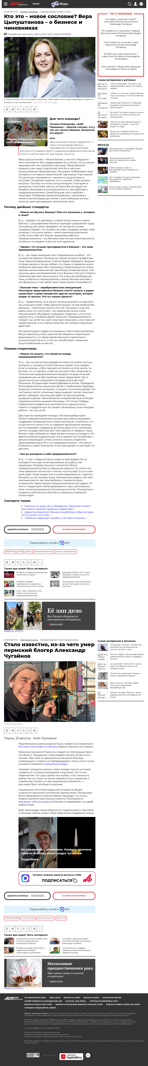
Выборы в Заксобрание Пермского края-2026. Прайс (79, 1004)
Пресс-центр (54, 998)
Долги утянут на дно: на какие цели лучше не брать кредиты (125, 188)
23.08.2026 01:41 (11, 640)
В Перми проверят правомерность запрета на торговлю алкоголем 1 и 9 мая (29, 584)
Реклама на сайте (72, 998)
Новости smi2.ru (13, 631)
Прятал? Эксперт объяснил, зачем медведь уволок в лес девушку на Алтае (125, 694)
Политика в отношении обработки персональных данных (46, 1035)
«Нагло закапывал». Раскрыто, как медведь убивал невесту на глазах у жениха (126, 86)
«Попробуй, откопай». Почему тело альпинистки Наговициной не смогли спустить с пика (126, 647)
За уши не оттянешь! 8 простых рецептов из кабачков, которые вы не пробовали (127, 133)
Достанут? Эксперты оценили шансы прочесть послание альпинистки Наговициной (127, 114)
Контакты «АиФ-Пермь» (75, 1001)
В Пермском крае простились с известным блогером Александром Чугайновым (121, 56)
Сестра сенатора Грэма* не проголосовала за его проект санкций (122, 160)
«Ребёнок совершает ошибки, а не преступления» (55, 518)
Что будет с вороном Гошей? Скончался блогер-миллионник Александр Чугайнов (121, 21)
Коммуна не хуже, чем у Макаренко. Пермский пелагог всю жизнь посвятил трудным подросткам (56, 507)
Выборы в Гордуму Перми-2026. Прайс (123, 1004)
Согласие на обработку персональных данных (42, 1032)
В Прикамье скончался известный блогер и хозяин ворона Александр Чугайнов (31, 941)
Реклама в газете (91, 998)
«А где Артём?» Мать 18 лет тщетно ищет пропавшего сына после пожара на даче (125, 666)
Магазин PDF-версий (111, 998)
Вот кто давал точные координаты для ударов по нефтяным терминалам (124, 179)
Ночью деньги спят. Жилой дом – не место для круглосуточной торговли (77, 584)
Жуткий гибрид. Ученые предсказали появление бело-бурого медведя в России (127, 656)
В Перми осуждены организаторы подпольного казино (31, 573)
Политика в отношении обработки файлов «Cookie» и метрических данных (53, 1037)
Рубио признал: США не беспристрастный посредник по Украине (124, 170)
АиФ (55, 102)
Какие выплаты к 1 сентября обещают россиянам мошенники (126, 150)
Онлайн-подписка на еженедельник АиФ (43, 1001)
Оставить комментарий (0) (74, 529)
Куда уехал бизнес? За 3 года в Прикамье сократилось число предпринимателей (76, 574)
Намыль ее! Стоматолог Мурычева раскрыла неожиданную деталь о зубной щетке (125, 105)
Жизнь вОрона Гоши (13, 724)
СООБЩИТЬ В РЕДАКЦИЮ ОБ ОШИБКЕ (40, 1008)
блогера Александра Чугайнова (37, 746)
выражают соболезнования (35, 801)
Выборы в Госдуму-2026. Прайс (38, 1004)
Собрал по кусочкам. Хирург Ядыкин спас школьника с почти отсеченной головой (127, 95)
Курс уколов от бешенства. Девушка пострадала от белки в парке (120, 67)
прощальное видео (56, 764)
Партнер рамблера (49, 1055)
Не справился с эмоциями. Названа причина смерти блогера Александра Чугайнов (121, 33)
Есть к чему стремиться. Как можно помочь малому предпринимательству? (29, 593)
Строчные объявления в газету (104, 1001)
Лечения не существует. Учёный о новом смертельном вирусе (125, 674)
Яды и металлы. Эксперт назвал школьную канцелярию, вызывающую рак (124, 685)
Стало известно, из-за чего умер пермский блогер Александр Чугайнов (121, 45)
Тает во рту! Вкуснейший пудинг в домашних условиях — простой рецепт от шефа (125, 124)
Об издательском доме (35, 998)
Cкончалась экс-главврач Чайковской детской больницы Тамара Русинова (76, 950)
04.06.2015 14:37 (11, 12)
